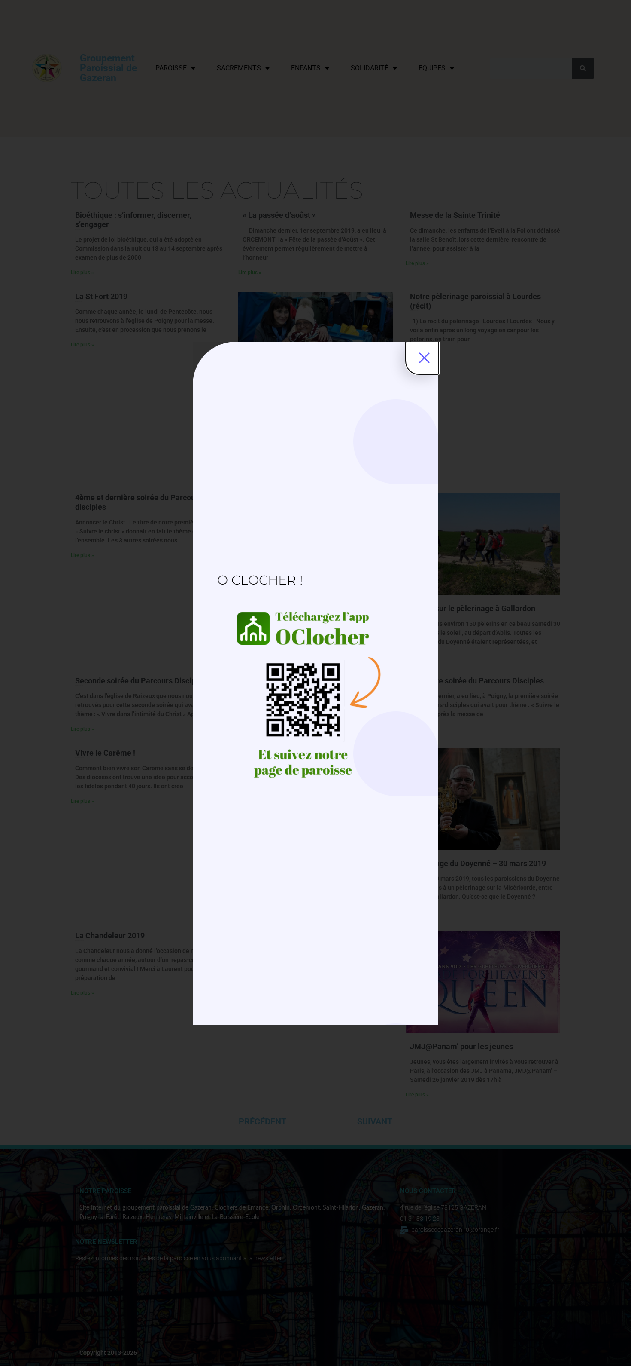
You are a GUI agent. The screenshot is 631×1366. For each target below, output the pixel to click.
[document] (315, 683)
